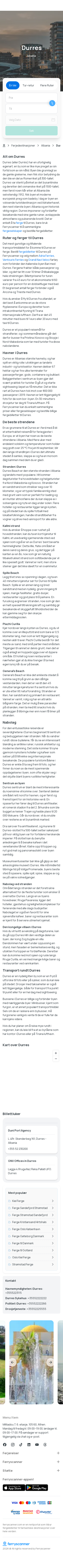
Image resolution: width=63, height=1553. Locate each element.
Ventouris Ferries (13, 260)
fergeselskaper (12, 231)
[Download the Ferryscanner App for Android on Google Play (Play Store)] (36, 1487)
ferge (19, 223)
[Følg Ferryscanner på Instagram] (13, 1445)
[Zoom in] (56, 1053)
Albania (45, 145)
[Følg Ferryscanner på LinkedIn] (29, 1445)
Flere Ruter (47, 85)
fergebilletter (27, 252)
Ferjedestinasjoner (23, 145)
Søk (31, 131)
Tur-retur (28, 85)
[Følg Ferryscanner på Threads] (45, 1445)
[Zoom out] (56, 1058)
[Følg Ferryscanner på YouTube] (37, 1445)
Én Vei (12, 85)
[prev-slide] (12, 1362)
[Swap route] (52, 103)
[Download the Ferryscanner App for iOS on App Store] (14, 1487)
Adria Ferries (46, 256)
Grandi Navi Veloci (39, 260)
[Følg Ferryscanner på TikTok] (21, 1445)
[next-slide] (51, 1362)
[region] (31, 1078)
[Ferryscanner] (31, 1543)
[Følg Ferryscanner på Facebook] (5, 1445)
